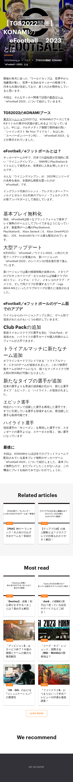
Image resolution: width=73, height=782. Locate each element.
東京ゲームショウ (14, 119)
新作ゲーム (56, 97)
